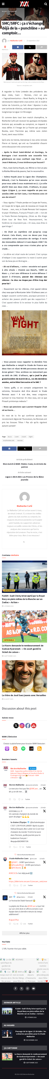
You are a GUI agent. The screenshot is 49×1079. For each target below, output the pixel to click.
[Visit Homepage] (24, 4)
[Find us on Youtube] (33, 988)
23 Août (43, 785)
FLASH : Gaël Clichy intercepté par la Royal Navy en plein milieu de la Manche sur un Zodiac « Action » (23, 599)
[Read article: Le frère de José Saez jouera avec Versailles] (24, 676)
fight (31, 437)
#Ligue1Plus (14, 920)
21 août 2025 (8, 699)
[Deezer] (33, 749)
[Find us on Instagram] (27, 988)
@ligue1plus (21, 897)
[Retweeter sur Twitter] (15, 854)
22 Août (42, 859)
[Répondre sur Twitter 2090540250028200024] (10, 924)
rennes (20, 440)
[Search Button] (45, 4)
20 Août (30, 897)
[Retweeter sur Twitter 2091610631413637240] (15, 799)
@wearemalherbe (32, 785)
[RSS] (41, 749)
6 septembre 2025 (10, 656)
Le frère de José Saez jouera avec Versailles (24, 695)
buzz (10, 437)
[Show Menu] (3, 4)
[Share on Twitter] (30, 47)
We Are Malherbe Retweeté (26, 855)
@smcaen (33, 859)
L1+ (10, 897)
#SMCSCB (13, 873)
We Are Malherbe (16, 785)
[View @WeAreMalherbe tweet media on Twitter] (26, 791)
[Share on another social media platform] (41, 47)
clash (24, 437)
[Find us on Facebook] (15, 988)
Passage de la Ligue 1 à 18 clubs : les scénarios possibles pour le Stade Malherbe (30, 1034)
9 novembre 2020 (31, 1040)
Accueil (4, 11)
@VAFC (15, 862)
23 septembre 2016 (33, 41)
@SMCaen (33, 788)
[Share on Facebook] (18, 47)
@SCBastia (16, 867)
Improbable (12, 11)
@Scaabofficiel (18, 865)
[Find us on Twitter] (21, 989)
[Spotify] (25, 749)
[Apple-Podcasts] (8, 749)
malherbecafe (8, 440)
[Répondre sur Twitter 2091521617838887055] (10, 847)
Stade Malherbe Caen (18, 858)
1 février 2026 (8, 606)
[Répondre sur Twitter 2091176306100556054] (10, 885)
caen (17, 437)
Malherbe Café (16, 41)
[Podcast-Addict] (16, 749)
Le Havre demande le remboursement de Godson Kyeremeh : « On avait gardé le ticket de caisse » (22, 649)
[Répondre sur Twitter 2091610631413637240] (10, 799)
